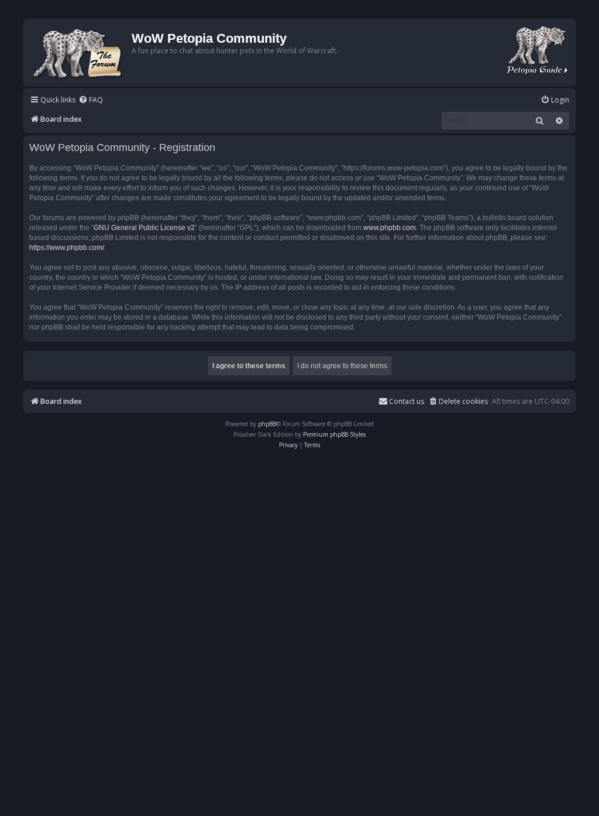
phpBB (267, 424)
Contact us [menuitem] (406, 401)
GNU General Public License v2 (144, 228)
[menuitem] (90, 100)
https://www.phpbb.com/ (66, 248)
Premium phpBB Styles (334, 434)
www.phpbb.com (389, 228)
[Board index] (79, 52)
